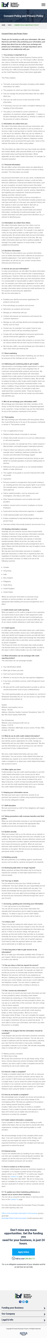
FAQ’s (9, 25)
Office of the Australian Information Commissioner (19, 1213)
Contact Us (14, 1177)
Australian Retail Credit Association (14, 1218)
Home (3, 25)
